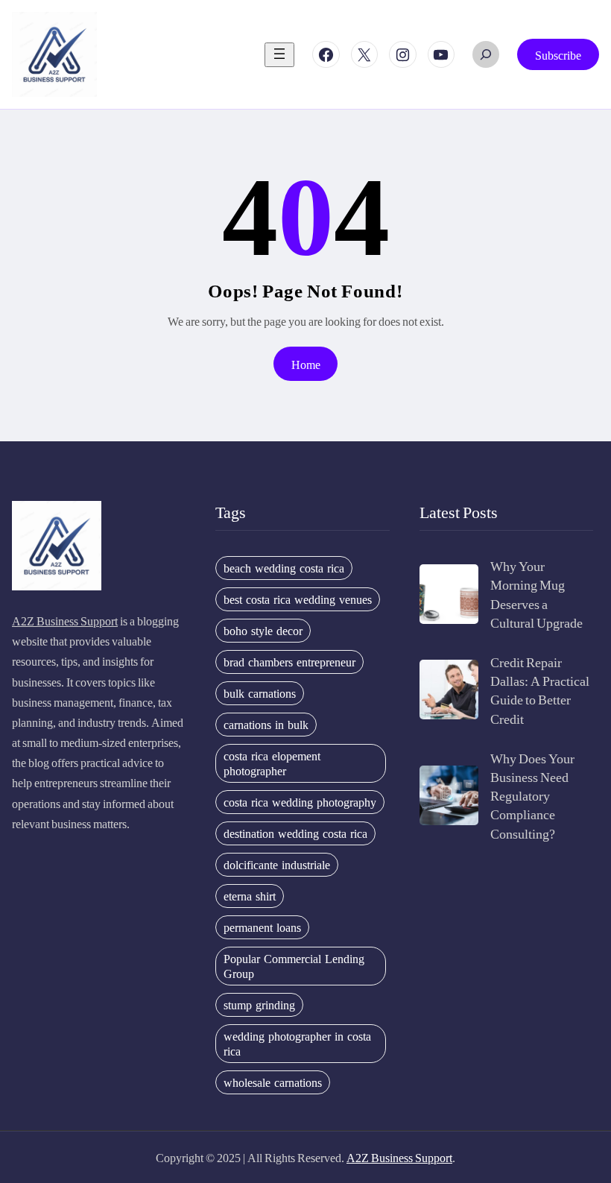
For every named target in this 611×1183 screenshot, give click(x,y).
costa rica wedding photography (300, 802)
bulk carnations (260, 693)
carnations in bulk (266, 724)
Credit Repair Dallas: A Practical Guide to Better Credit (539, 690)
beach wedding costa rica (284, 568)
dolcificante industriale (277, 864)
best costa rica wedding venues (298, 599)
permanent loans (262, 927)
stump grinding (259, 1004)
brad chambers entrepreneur (289, 661)
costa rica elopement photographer (272, 763)
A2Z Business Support (65, 620)
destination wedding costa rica (295, 833)
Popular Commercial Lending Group (294, 966)
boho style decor (263, 630)
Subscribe (558, 55)
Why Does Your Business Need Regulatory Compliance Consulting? (532, 795)
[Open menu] (279, 54)
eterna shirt (250, 896)
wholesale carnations (273, 1082)
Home (305, 364)
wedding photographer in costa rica (297, 1044)
